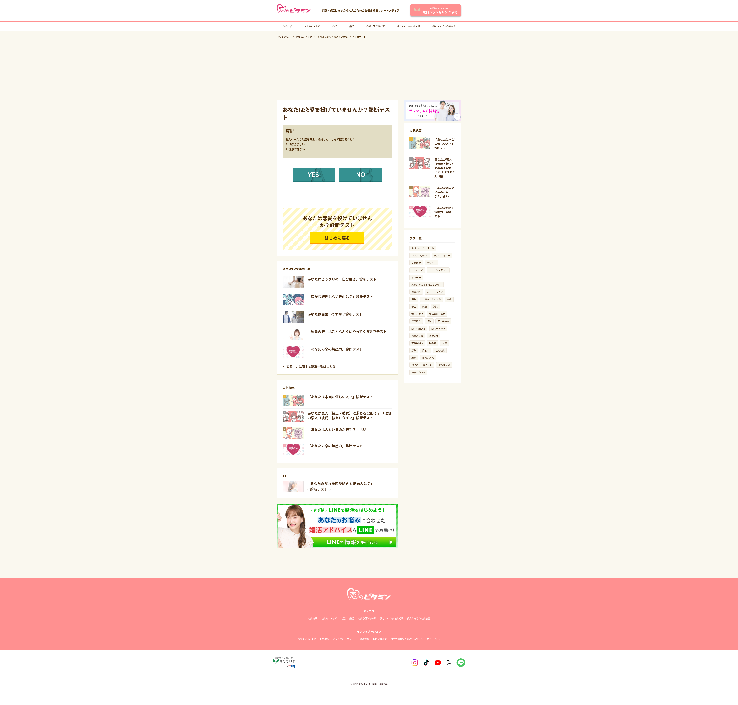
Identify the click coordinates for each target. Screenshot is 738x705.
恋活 (334, 26)
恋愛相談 (287, 26)
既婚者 (432, 343)
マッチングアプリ (438, 270)
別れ (413, 299)
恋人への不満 (438, 328)
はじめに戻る (337, 238)
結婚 (413, 357)
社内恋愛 (440, 350)
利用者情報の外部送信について (407, 638)
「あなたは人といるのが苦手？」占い (337, 429)
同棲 (449, 299)
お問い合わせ (380, 638)
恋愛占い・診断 (312, 26)
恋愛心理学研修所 (367, 618)
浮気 (413, 350)
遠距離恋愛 (444, 365)
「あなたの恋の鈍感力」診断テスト (335, 348)
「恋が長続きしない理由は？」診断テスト (340, 296)
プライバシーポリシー (344, 638)
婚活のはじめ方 (437, 313)
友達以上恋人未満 (431, 299)
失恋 (424, 306)
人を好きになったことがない (426, 284)
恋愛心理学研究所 (375, 26)
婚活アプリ (417, 313)
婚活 (351, 26)
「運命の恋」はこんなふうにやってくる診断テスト (347, 331)
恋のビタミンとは (307, 638)
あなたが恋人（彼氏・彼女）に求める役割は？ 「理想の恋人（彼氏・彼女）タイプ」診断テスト (349, 415)
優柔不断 (416, 292)
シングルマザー (442, 255)
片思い (425, 350)
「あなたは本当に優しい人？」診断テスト (340, 396)
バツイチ (431, 262)
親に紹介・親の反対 (421, 365)
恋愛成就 (433, 335)
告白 (413, 306)
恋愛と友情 (417, 335)
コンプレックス (419, 255)
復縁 (429, 321)
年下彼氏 (416, 321)
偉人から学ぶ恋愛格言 (443, 26)
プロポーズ (417, 270)
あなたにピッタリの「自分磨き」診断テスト (342, 278)
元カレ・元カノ (435, 292)
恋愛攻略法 (417, 343)
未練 (444, 343)
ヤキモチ (416, 277)
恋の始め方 (443, 321)
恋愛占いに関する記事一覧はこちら (311, 366)
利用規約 (324, 638)
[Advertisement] (369, 69)
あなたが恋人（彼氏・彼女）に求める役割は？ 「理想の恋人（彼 (444, 167)
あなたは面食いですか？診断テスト (335, 313)
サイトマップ (433, 638)
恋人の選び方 (418, 328)
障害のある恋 (418, 372)
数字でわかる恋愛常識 (408, 26)
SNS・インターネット (422, 248)
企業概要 (364, 638)
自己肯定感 (428, 357)
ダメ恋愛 (416, 262)
